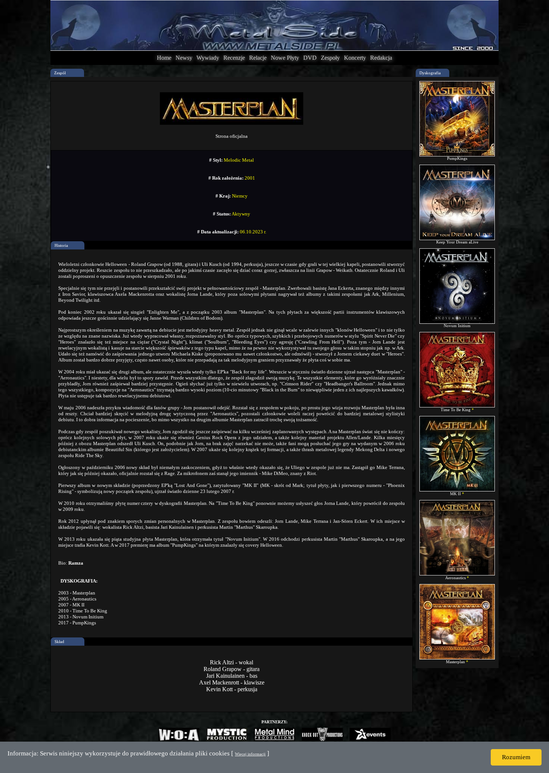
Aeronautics (456, 577)
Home (164, 58)
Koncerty (355, 58)
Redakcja (381, 58)
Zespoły (330, 58)
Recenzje (234, 58)
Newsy (184, 58)
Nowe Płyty (285, 58)
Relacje (258, 58)
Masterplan (456, 661)
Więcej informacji (250, 754)
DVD (310, 58)
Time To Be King (456, 409)
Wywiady (207, 58)
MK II (456, 493)
